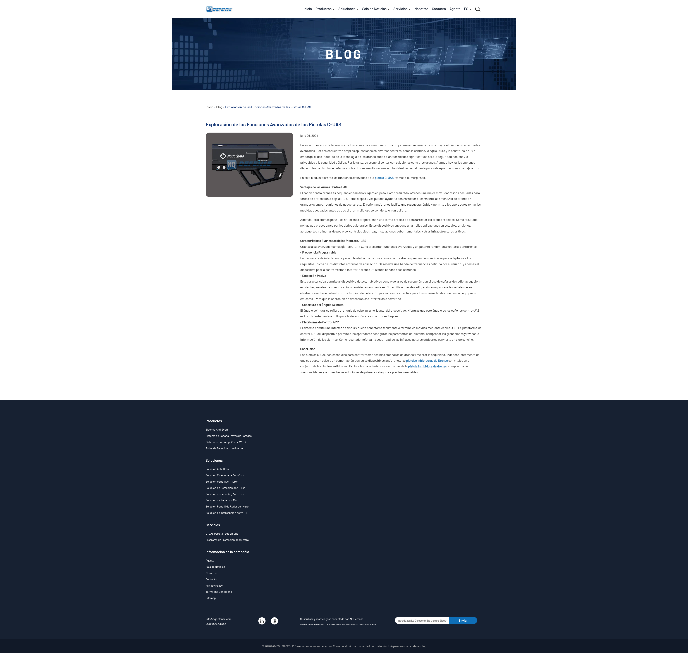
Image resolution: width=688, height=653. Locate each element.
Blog (219, 107)
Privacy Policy (214, 585)
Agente (210, 560)
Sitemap (211, 598)
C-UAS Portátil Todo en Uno (222, 533)
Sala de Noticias (215, 566)
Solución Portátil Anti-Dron (222, 481)
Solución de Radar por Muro (222, 500)
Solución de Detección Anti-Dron (225, 487)
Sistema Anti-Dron (217, 429)
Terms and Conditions (219, 591)
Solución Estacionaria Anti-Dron (225, 475)
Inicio (210, 107)
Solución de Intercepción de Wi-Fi (226, 512)
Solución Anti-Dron (217, 469)
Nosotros (211, 573)
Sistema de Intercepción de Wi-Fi (226, 442)
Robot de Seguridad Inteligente (224, 448)
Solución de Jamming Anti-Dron (225, 494)
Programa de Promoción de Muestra (227, 539)
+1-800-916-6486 (216, 624)
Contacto (211, 579)
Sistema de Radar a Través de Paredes (229, 435)
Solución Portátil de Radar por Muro (227, 506)
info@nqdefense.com (218, 619)
